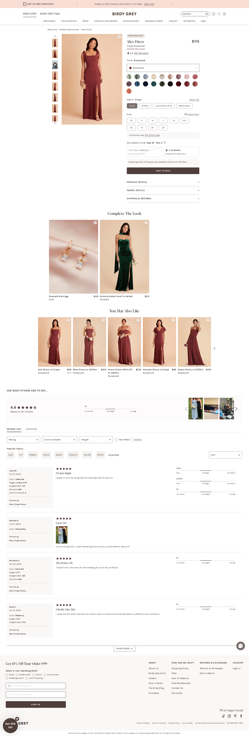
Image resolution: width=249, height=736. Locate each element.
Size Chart (194, 114)
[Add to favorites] (119, 37)
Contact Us (177, 688)
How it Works (156, 683)
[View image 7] (55, 108)
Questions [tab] (31, 429)
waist (59, 454)
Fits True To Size (152, 135)
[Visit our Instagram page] (229, 716)
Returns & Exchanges (211, 668)
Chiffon (145, 106)
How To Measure (180, 678)
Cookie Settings (143, 723)
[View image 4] (55, 75)
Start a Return (207, 673)
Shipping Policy (179, 668)
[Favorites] (219, 14)
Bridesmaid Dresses (69, 29)
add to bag (163, 170)
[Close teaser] (17, 719)
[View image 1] (55, 43)
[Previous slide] (77, 4)
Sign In (236, 668)
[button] (10, 725)
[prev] (55, 36)
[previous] (34, 348)
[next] (55, 123)
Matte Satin (184, 106)
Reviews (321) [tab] (14, 429)
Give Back (154, 693)
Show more (113, 455)
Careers (153, 678)
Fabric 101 (194, 100)
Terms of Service (159, 723)
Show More (123, 648)
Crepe (132, 106)
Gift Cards (176, 693)
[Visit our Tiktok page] (223, 716)
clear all (138, 439)
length (73, 454)
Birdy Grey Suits (157, 673)
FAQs (174, 673)
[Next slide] (172, 4)
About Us (153, 668)
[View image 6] (55, 97)
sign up (36, 704)
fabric (33, 454)
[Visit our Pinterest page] (235, 716)
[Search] (195, 14)
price (100, 454)
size (10, 454)
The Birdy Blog (156, 688)
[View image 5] (55, 86)
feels (46, 454)
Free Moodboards (180, 683)
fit (21, 454)
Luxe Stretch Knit (163, 106)
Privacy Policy (174, 723)
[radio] (129, 77)
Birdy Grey (30, 13)
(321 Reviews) (141, 53)
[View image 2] (55, 53)
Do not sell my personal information (210, 723)
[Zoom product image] (92, 79)
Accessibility (187, 723)
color (87, 454)
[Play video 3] (55, 64)
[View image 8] (55, 119)
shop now (138, 4)
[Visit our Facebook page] (241, 716)
